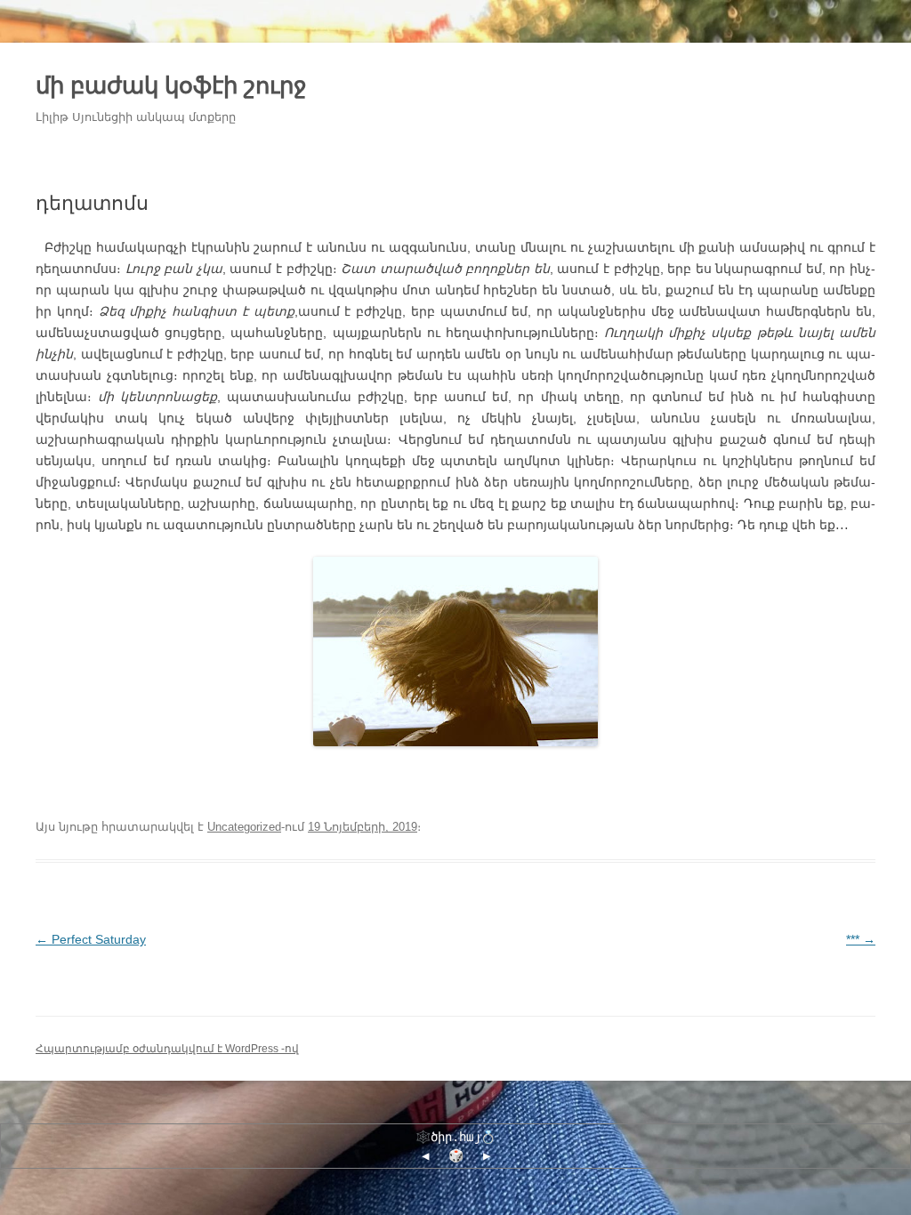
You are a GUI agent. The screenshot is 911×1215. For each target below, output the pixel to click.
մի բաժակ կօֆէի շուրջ (171, 85)
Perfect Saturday (91, 939)
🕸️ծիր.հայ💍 (455, 1137)
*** (860, 939)
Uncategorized (244, 826)
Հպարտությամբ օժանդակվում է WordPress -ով (167, 1048)
